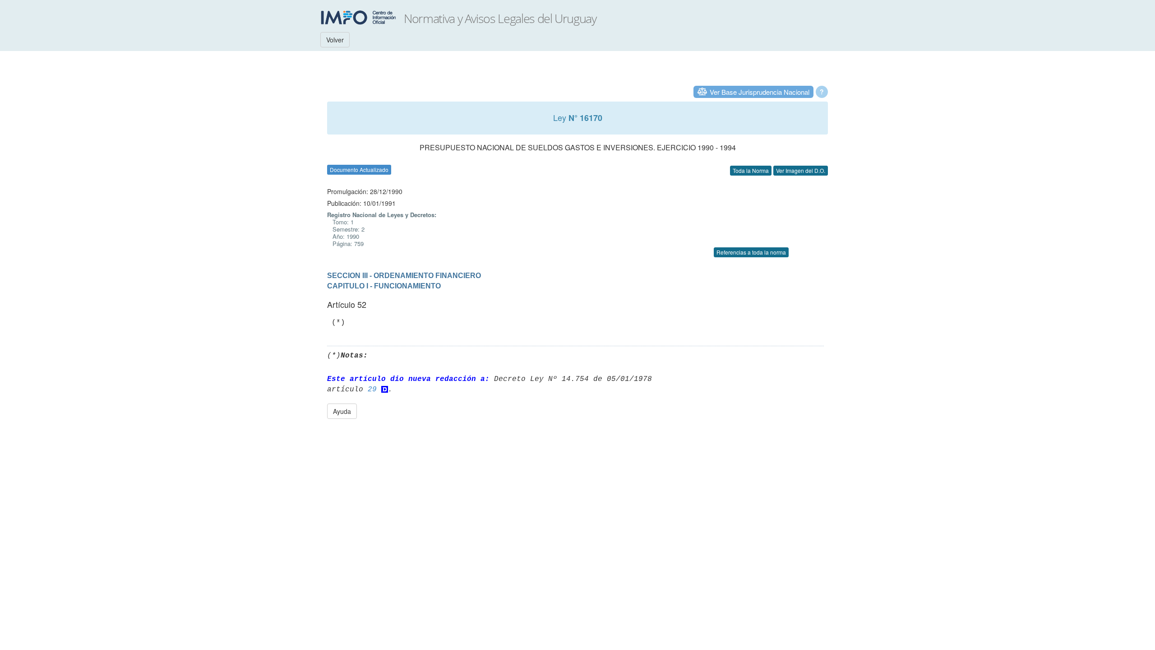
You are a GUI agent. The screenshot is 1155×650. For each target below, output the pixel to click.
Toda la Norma (751, 170)
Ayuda (342, 411)
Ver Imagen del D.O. (800, 170)
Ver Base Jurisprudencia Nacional (759, 92)
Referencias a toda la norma (751, 252)
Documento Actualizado (359, 169)
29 (372, 389)
